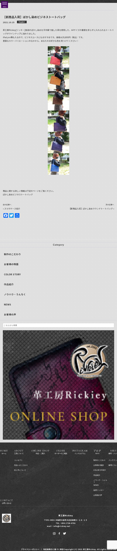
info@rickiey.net (61, 526)
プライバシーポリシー (30, 549)
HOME (4, 452)
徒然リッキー (98, 490)
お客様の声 (10, 314)
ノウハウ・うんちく (15, 294)
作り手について (20, 470)
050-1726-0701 (68, 523)
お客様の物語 (11, 264)
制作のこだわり (12, 254)
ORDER (61, 452)
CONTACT (6, 501)
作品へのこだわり (21, 465)
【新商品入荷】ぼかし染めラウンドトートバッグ (91, 208)
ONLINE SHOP (40, 452)
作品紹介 (21, 22)
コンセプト (18, 460)
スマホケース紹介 (12, 208)
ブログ (97, 452)
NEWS (7, 304)
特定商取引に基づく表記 (53, 549)
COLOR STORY (12, 274)
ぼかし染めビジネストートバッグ (18, 194)
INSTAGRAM (80, 452)
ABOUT (19, 452)
